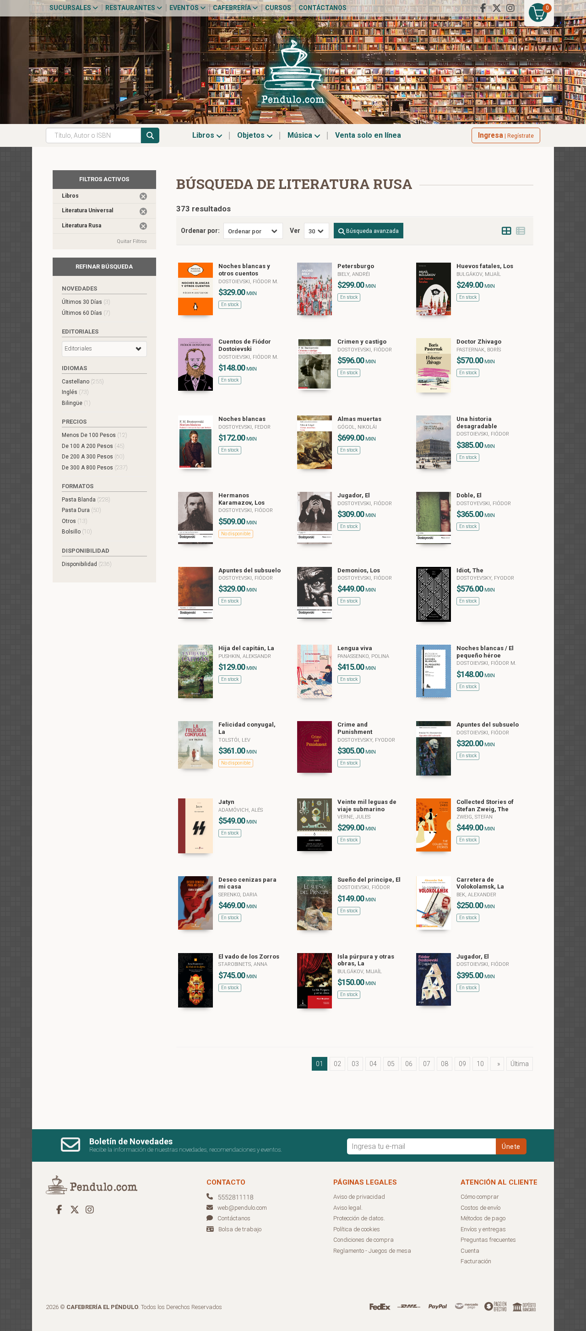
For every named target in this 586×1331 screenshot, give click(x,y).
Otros (74, 520)
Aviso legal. (348, 1207)
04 (373, 1063)
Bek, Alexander (476, 895)
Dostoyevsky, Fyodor (485, 578)
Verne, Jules (353, 817)
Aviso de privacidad (359, 1196)
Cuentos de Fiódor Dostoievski (244, 345)
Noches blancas (242, 418)
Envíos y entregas (483, 1229)
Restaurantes (131, 7)
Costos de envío (480, 1207)
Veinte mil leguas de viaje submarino (366, 805)
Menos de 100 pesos (94, 434)
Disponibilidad (87, 563)
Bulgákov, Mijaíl (478, 274)
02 (337, 1063)
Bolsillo (77, 531)
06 (408, 1063)
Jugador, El (353, 495)
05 (391, 1063)
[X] (497, 8)
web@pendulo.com (242, 1207)
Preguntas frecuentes (488, 1239)
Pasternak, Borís (478, 350)
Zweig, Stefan (474, 817)
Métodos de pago (483, 1218)
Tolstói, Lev (234, 740)
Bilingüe (76, 402)
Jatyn (226, 801)
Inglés (75, 391)
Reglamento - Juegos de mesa (372, 1250)
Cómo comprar (480, 1196)
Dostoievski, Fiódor (482, 434)
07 (426, 1063)
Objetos (251, 135)
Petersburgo (355, 266)
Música (301, 135)
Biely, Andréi (353, 274)
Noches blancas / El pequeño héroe (485, 652)
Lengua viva (354, 648)
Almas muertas (359, 418)
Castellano (83, 381)
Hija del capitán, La (246, 648)
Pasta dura (81, 510)
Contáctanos (322, 7)
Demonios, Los (358, 570)
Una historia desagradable (476, 422)
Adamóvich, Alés (240, 810)
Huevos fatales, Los (484, 266)
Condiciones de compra (363, 1239)
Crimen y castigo (361, 341)
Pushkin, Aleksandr (244, 656)
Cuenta (470, 1250)
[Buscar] (150, 135)
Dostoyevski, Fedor (244, 427)
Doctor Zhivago (478, 341)
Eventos (184, 7)
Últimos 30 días (86, 301)
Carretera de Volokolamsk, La (480, 883)
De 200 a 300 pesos (93, 456)
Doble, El (469, 495)
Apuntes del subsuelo (249, 570)
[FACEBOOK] (483, 8)
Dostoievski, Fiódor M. (248, 282)
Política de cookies (356, 1229)
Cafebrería (232, 7)
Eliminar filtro (143, 196)
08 (444, 1063)
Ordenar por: (200, 230)
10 (480, 1063)
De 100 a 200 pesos (93, 445)
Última (519, 1063)
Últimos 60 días (86, 312)
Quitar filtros (132, 241)
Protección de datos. (359, 1218)
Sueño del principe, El (369, 879)
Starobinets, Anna (242, 964)
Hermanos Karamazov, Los (241, 499)
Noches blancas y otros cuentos (244, 270)
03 (355, 1063)
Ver (295, 230)
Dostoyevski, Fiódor (364, 350)
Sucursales (70, 7)
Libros (204, 135)
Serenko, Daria (237, 895)
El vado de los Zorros (248, 956)
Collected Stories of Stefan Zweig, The (485, 805)
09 (462, 1063)
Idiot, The (469, 570)
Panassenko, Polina (363, 656)
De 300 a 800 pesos (95, 467)
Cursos (278, 7)
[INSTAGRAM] (510, 8)
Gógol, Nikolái (357, 427)
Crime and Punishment (354, 728)
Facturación (476, 1261)
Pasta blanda (86, 499)
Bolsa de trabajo (239, 1229)
